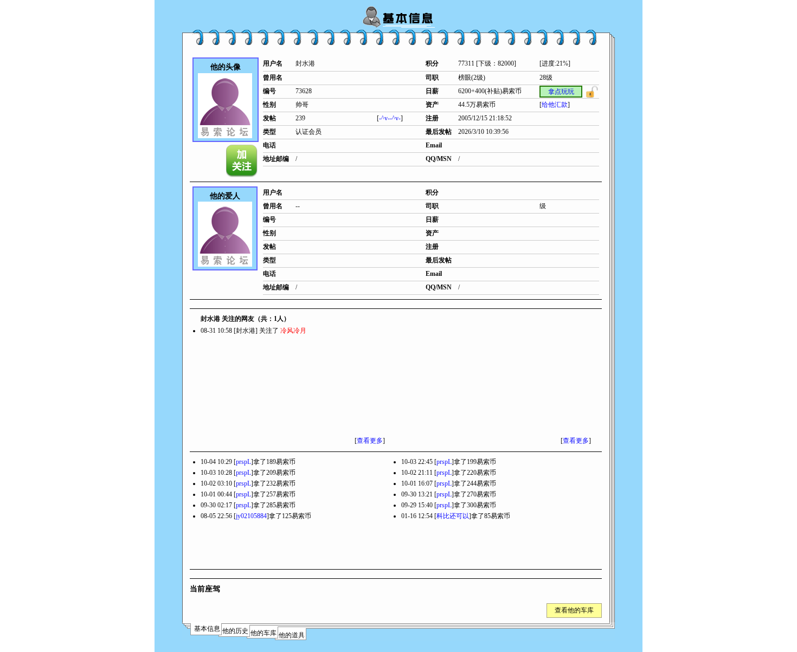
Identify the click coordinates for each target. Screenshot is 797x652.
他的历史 (235, 631)
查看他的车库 (574, 610)
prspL (243, 462)
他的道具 (292, 635)
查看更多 (370, 440)
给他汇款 (555, 104)
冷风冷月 (293, 330)
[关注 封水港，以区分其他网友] (242, 161)
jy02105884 (251, 516)
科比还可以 (452, 516)
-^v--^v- (390, 118)
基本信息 (207, 628)
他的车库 (263, 633)
